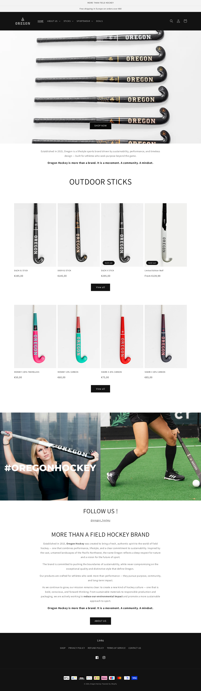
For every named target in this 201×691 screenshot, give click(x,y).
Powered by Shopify (109, 684)
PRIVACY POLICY (76, 648)
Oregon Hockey (95, 684)
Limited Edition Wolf (154, 270)
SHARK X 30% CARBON (155, 372)
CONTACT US (134, 648)
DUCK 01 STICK (21, 270)
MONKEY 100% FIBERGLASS (26, 372)
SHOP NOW (100, 125)
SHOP (62, 648)
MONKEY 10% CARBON (68, 372)
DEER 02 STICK (64, 270)
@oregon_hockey (100, 520)
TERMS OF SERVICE (116, 648)
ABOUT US (100, 620)
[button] (53, 21)
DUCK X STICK (107, 270)
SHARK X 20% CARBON (111, 372)
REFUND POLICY (96, 648)
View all (100, 287)
